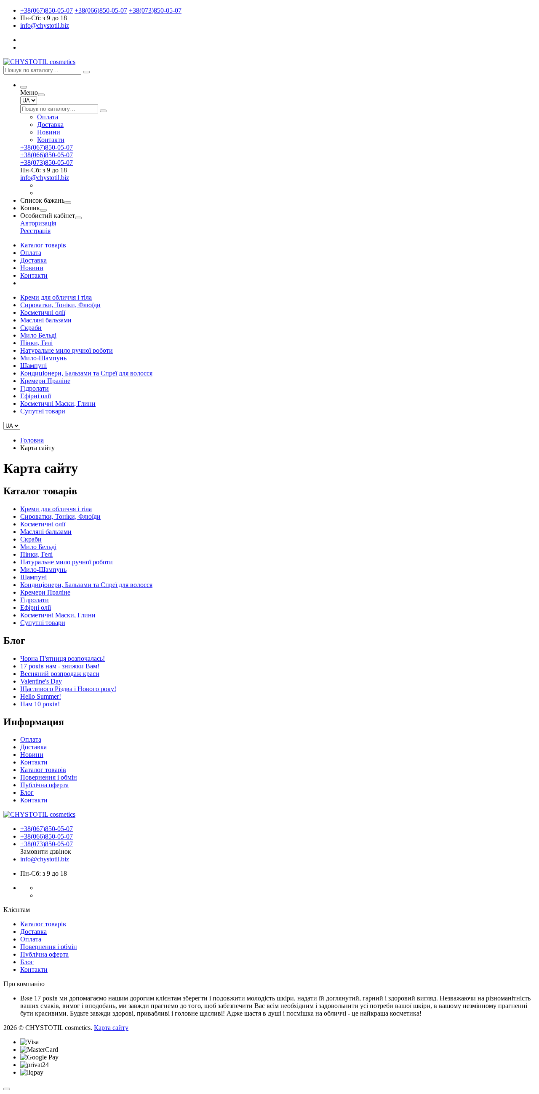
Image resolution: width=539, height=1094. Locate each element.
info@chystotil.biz (44, 25)
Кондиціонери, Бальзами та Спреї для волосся (86, 373)
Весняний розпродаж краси (59, 673)
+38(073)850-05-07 (155, 10)
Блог (27, 792)
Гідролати (34, 388)
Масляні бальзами (46, 320)
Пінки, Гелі (36, 342)
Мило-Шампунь (43, 358)
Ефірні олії (35, 396)
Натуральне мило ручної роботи (66, 350)
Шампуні (33, 365)
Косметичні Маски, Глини (58, 403)
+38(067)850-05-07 (46, 10)
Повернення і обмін (48, 777)
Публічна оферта (44, 784)
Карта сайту (111, 1027)
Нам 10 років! (40, 704)
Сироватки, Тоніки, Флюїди (60, 304)
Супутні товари (42, 411)
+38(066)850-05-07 (101, 10)
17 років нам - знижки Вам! (59, 666)
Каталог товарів (43, 245)
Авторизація (38, 223)
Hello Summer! (40, 696)
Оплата (47, 117)
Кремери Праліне (45, 380)
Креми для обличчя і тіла (56, 297)
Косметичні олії (42, 312)
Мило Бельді (38, 335)
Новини (48, 132)
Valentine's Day (41, 681)
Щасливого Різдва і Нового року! (68, 688)
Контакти (50, 139)
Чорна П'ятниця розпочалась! (62, 658)
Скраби (31, 327)
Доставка (50, 124)
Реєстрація (35, 230)
